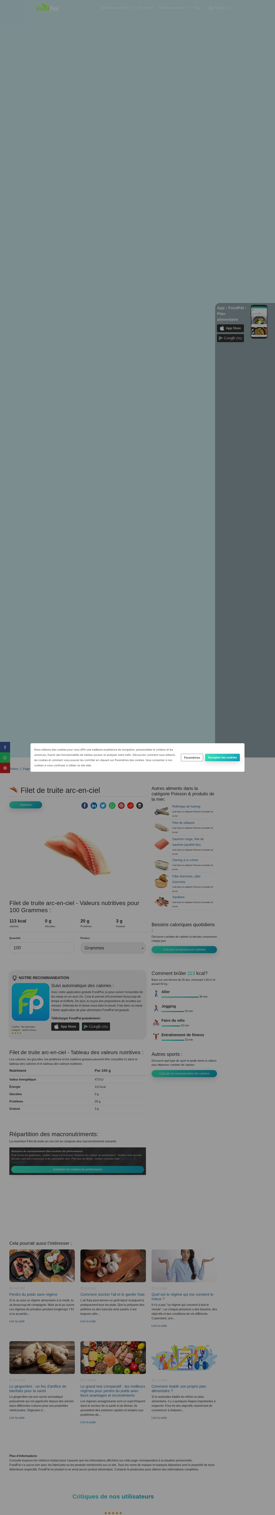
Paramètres (192, 757)
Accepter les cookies (222, 757)
